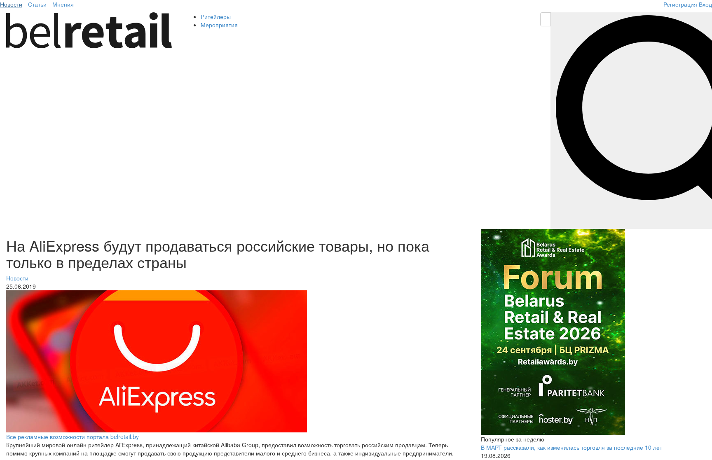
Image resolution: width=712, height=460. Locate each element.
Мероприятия (219, 25)
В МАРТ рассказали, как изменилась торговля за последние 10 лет (571, 447)
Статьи (37, 4)
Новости (11, 4)
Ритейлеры (216, 16)
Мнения (63, 4)
